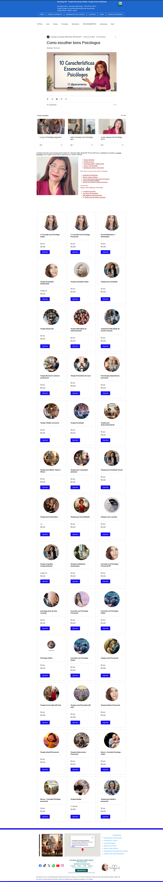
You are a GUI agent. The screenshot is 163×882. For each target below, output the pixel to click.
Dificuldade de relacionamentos (92, 195)
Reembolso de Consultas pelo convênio (116, 851)
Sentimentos (75, 24)
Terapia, (55, 24)
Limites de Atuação (109, 843)
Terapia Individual (89, 160)
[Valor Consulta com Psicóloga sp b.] (81, 126)
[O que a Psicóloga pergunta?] (51, 126)
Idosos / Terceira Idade (91, 166)
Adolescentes (100, 164)
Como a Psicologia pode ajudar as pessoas (96, 179)
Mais (112, 24)
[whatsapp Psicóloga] (53, 866)
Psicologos (65, 24)
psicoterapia (103, 24)
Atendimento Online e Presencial (94, 168)
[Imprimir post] (66, 99)
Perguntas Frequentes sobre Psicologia (95, 182)
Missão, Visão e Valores (90, 177)
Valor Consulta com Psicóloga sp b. (81, 138)
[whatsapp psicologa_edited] (120, 4)
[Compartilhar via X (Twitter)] (52, 99)
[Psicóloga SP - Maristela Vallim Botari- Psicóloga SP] (40, 866)
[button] (45, 252)
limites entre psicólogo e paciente (95, 197)
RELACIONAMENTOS (89, 24)
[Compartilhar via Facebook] (47, 99)
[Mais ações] (115, 37)
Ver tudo (123, 115)
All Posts (39, 24)
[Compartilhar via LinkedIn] (57, 99)
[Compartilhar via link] (61, 99)
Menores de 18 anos (110, 845)
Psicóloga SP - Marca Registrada (114, 853)
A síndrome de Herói (89, 191)
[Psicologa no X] (49, 866)
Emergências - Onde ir (110, 840)
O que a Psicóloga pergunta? (51, 137)
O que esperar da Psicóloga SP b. (111, 138)
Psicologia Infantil (89, 164)
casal (47, 24)
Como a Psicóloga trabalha (91, 180)
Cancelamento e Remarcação (113, 837)
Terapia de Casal (89, 162)
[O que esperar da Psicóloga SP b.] (112, 126)
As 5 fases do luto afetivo (90, 193)
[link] (51, 236)
